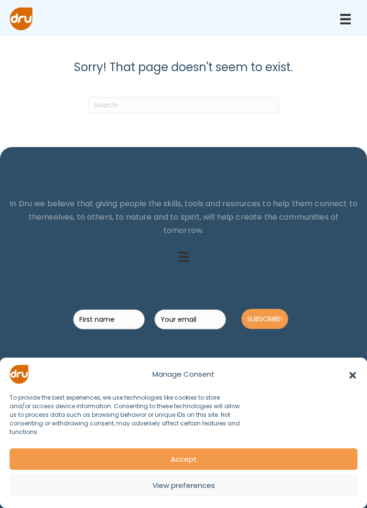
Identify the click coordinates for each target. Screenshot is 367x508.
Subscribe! (264, 319)
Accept (184, 459)
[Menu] (345, 19)
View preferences (183, 485)
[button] (352, 374)
